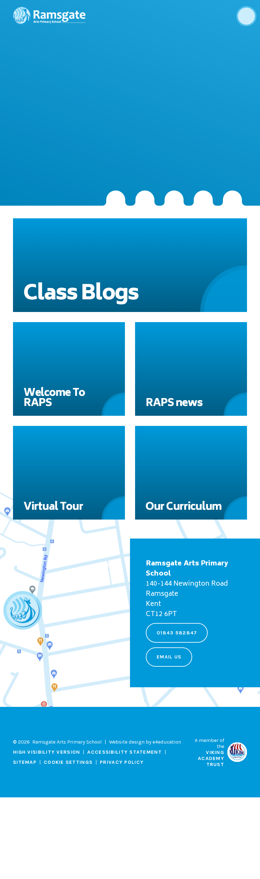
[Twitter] (144, 198)
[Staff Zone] (203, 198)
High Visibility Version (46, 752)
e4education (167, 742)
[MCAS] (232, 198)
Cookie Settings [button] (68, 762)
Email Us (169, 657)
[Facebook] (174, 198)
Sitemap (24, 762)
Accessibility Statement (124, 752)
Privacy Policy (122, 762)
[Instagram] (115, 198)
